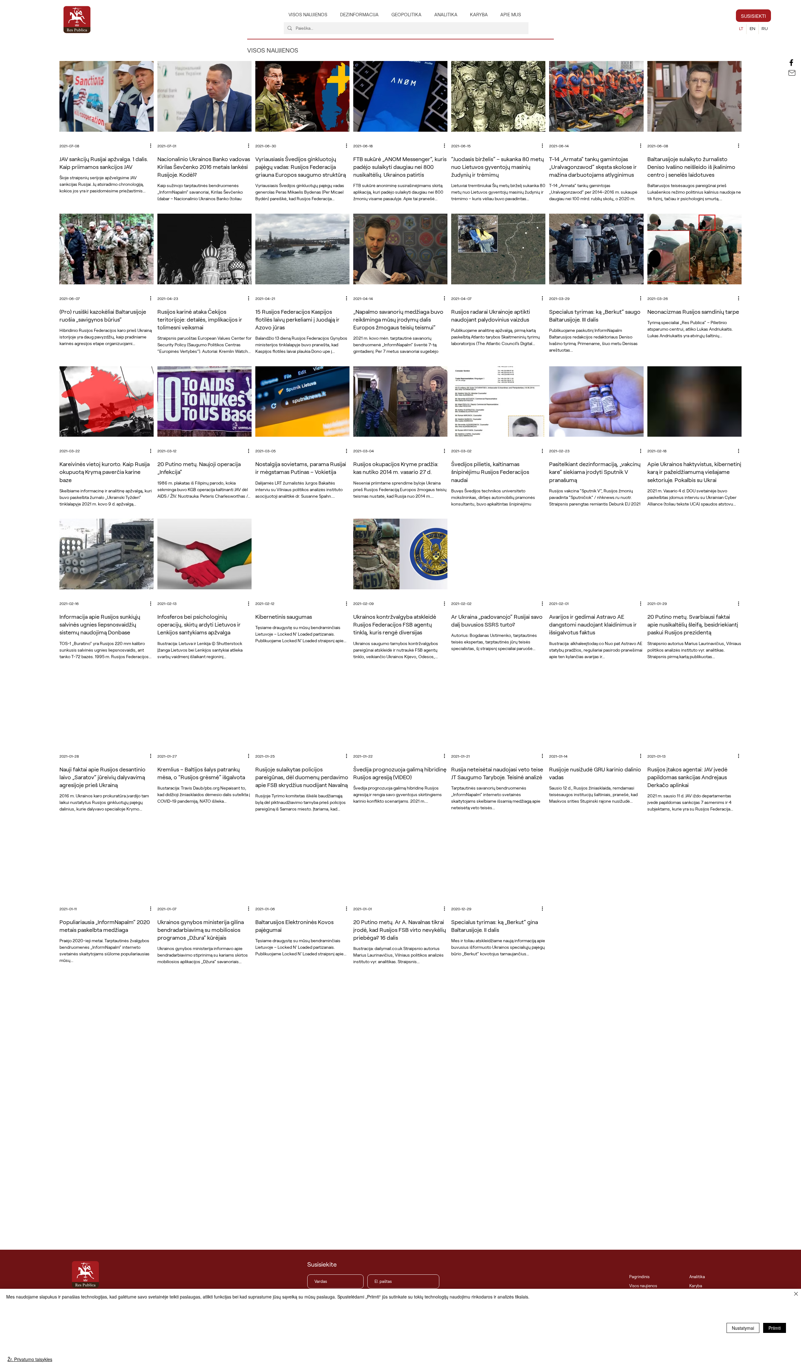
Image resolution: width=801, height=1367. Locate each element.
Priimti (774, 1328)
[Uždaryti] (796, 1294)
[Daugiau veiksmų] (152, 146)
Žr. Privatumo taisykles (30, 1359)
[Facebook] (791, 62)
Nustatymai (743, 1328)
